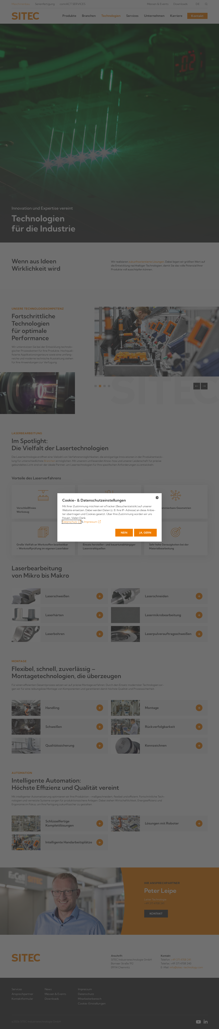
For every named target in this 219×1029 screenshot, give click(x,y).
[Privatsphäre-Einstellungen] (157, 497)
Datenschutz (69, 521)
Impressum (90, 521)
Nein (124, 532)
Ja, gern (145, 532)
